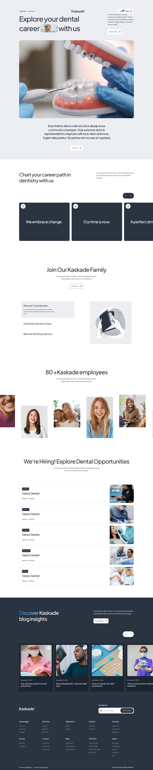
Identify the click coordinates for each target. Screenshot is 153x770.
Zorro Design (44, 767)
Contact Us (31, 11)
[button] (121, 11)
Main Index (23, 11)
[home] (78, 11)
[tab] (47, 309)
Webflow (29, 767)
